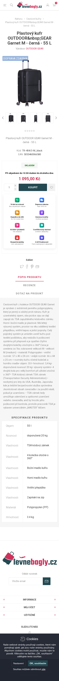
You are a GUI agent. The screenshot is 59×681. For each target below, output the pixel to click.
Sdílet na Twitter (22, 266)
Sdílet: (29, 259)
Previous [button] (3, 117)
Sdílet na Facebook (27, 266)
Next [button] (55, 117)
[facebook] (29, 633)
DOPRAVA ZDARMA (15, 58)
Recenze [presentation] (29, 285)
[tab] (29, 277)
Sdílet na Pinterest (32, 266)
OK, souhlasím (38, 663)
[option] (11, 117)
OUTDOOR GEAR (34, 48)
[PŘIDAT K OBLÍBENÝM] (51, 187)
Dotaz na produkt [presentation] (29, 293)
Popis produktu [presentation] (29, 277)
